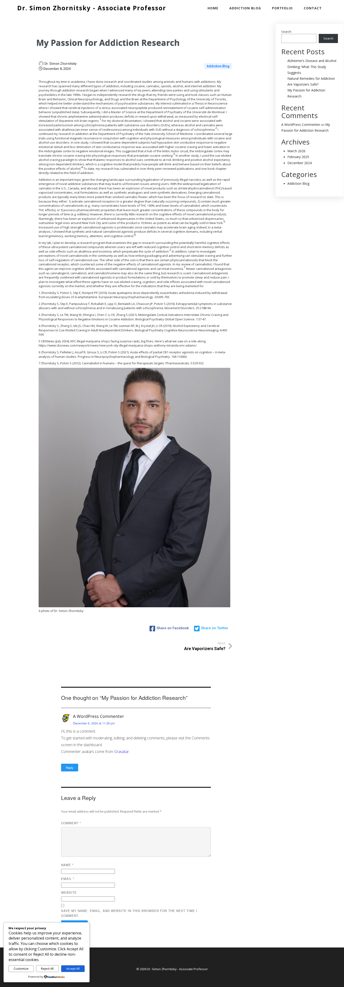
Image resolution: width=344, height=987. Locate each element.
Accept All (73, 968)
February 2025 (298, 157)
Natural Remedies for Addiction (311, 78)
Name (67, 865)
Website (69, 892)
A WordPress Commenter (98, 716)
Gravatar (121, 751)
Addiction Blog (218, 66)
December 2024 (299, 163)
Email (67, 878)
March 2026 (296, 151)
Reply (69, 767)
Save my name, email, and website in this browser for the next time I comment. (129, 913)
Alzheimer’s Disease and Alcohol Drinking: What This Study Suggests (311, 66)
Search (286, 31)
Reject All (47, 968)
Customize (21, 968)
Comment (71, 823)
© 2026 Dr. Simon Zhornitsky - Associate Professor (172, 969)
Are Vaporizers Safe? (302, 84)
